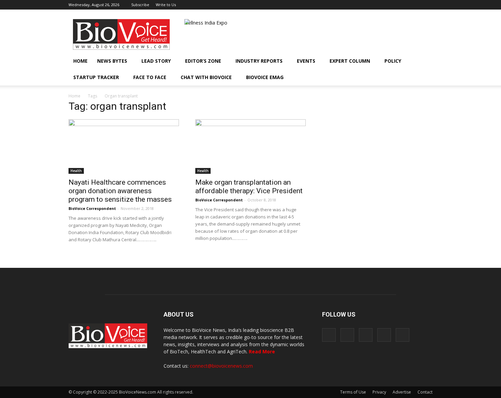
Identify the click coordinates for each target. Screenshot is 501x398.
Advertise (402, 392)
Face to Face (149, 77)
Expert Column (350, 61)
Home (80, 61)
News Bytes (112, 61)
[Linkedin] (405, 5)
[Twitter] (416, 5)
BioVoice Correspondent (92, 208)
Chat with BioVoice (206, 77)
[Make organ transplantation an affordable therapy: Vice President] (250, 146)
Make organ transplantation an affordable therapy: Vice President (249, 186)
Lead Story (156, 61)
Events (306, 61)
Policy (392, 61)
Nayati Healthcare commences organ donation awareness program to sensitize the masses (120, 190)
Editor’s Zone (203, 61)
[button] (408, 77)
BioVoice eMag (265, 77)
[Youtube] (427, 5)
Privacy (379, 392)
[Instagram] (394, 5)
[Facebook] (382, 5)
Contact (425, 392)
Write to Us (166, 4)
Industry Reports (259, 61)
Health (76, 170)
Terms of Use (353, 392)
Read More (262, 351)
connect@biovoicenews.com (221, 366)
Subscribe (140, 4)
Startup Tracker (96, 77)
